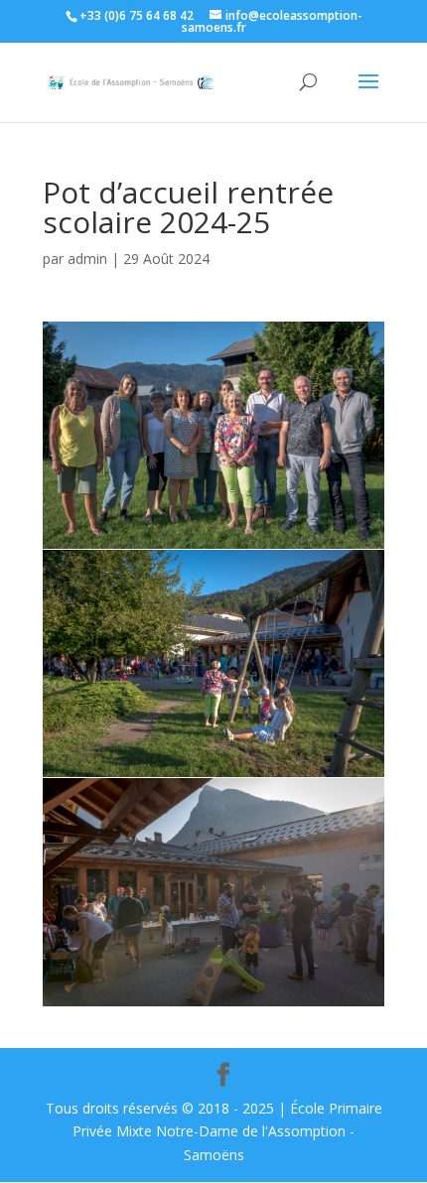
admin (87, 258)
